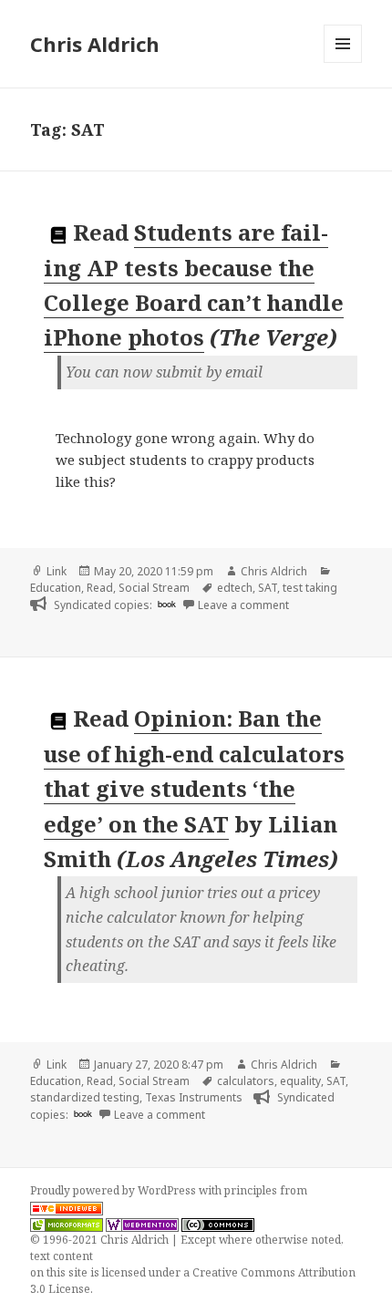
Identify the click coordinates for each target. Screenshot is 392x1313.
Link (56, 571)
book (167, 603)
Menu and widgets (343, 62)
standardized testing (84, 1097)
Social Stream (154, 587)
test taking (310, 587)
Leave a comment (243, 605)
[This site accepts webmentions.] (142, 1223)
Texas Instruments (193, 1097)
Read (100, 587)
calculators (245, 1081)
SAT (267, 587)
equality (300, 1081)
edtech (235, 587)
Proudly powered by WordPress (114, 1190)
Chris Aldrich (95, 43)
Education (55, 587)
